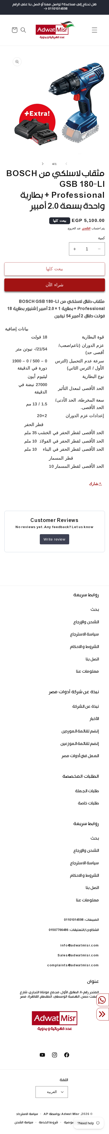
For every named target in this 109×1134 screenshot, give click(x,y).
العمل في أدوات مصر (80, 756)
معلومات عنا (87, 672)
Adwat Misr (70, 1114)
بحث (94, 610)
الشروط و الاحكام (84, 647)
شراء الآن (54, 284)
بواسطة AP (52, 1114)
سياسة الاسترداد (27, 1114)
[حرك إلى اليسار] (66, 163)
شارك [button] (93, 483)
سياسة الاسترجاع (84, 634)
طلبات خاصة (88, 803)
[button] (94, 30)
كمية (101, 238)
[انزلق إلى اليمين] (42, 163)
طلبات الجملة (87, 791)
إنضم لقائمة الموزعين (79, 744)
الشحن (86, 229)
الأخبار (94, 719)
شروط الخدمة (48, 1123)
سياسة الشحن (23, 1123)
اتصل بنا (92, 659)
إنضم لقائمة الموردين (80, 731)
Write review (54, 539)
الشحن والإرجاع (86, 622)
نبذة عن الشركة (85, 707)
